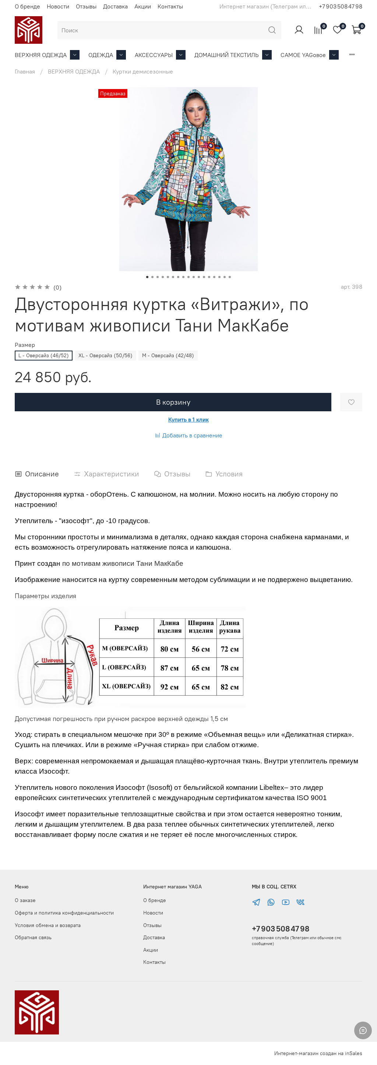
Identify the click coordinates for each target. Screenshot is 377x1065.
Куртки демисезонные (143, 71)
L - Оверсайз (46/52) (43, 355)
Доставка (115, 6)
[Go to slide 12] (204, 277)
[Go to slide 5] (168, 277)
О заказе (25, 900)
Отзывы (86, 6)
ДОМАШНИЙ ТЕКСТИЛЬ (226, 54)
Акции (142, 6)
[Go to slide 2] (152, 277)
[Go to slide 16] (224, 277)
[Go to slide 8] (183, 277)
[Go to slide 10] (194, 277)
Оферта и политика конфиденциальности (64, 912)
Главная (25, 71)
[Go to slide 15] (219, 277)
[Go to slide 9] (188, 277)
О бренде (27, 6)
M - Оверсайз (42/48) (168, 355)
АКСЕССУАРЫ (154, 54)
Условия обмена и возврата (48, 925)
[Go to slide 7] (178, 277)
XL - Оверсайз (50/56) (105, 355)
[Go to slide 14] (214, 277)
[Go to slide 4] (163, 277)
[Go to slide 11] (199, 277)
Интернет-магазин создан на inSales (318, 1053)
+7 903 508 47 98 (280, 929)
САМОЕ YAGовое (303, 54)
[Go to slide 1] (147, 277)
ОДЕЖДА (100, 54)
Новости (58, 6)
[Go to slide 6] (173, 277)
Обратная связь (33, 937)
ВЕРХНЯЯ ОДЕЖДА (41, 54)
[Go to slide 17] (230, 277)
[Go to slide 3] (157, 277)
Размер (25, 344)
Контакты (170, 6)
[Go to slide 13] (209, 277)
